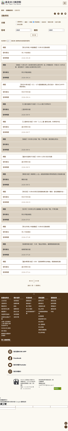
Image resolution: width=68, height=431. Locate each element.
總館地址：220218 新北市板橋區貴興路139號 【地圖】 (28, 383)
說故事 (44, 22)
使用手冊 (16, 317)
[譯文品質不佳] (4, 404)
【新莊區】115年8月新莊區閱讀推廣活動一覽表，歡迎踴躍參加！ (43, 192)
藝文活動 (58, 22)
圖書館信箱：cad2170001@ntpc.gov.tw (46, 385)
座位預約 (41, 322)
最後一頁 (38, 280)
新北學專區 (41, 332)
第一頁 (29, 280)
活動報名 (20, 22)
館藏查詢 (28, 301)
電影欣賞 (50, 22)
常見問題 (16, 314)
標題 (4, 47)
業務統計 (53, 306)
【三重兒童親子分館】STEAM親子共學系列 (36, 104)
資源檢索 (29, 298)
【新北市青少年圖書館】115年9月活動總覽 (36, 47)
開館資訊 (4, 306)
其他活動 (20, 24)
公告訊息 (4, 301)
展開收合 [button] (34, 294)
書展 (31, 22)
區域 (3, 30)
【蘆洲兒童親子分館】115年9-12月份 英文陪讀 (37, 157)
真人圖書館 (41, 324)
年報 (52, 311)
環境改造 (53, 301)
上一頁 (31, 280)
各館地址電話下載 (6, 318)
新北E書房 (29, 309)
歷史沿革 (16, 311)
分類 (3, 23)
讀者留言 (41, 303)
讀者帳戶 (28, 303)
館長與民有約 (42, 319)
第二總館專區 (5, 340)
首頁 (2, 10)
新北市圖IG (17, 371)
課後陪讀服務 (42, 330)
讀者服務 (41, 298)
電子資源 (28, 306)
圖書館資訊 (9, 10)
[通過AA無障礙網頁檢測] (57, 388)
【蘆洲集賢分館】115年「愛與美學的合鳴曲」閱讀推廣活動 (41, 262)
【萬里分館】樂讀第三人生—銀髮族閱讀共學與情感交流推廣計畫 (43, 174)
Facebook (17, 358)
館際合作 (41, 301)
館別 (36, 30)
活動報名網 (41, 306)
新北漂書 (41, 327)
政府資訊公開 (5, 309)
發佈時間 (6, 58)
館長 (15, 306)
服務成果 (54, 298)
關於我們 (17, 298)
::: (0, 1)
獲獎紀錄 (53, 309)
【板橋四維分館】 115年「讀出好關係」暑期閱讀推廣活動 (41, 244)
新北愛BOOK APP (20, 351)
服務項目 (16, 309)
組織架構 (16, 303)
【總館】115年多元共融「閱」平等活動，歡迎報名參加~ (40, 139)
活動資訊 (4, 303)
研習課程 (37, 22)
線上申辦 (41, 309)
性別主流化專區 (6, 328)
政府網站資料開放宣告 (45, 380)
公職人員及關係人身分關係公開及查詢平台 (6, 323)
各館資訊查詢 (5, 314)
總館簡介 (4, 311)
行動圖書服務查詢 (43, 312)
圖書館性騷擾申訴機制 (6, 334)
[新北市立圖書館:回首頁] (11, 3)
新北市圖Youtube (20, 365)
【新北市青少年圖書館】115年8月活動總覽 (36, 227)
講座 (26, 22)
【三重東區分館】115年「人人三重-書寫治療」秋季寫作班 (41, 122)
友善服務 (41, 316)
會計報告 (4, 331)
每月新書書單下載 (30, 312)
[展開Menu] (65, 3)
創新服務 (53, 303)
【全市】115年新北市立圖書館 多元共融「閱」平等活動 (40, 209)
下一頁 (36, 280)
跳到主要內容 (4, 1)
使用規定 (16, 301)
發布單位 (6, 53)
